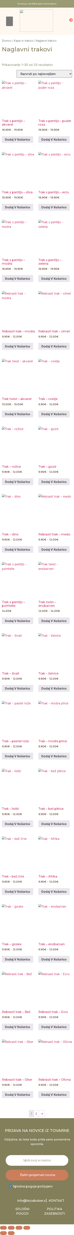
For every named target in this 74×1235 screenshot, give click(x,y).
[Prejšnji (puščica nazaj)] (3, 1233)
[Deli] (19, 1228)
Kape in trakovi (23, 40)
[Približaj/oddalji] (3, 1228)
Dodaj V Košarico (17, 139)
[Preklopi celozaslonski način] (11, 1228)
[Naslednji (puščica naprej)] (11, 1233)
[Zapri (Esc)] (26, 1228)
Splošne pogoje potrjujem (33, 1186)
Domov (6, 40)
